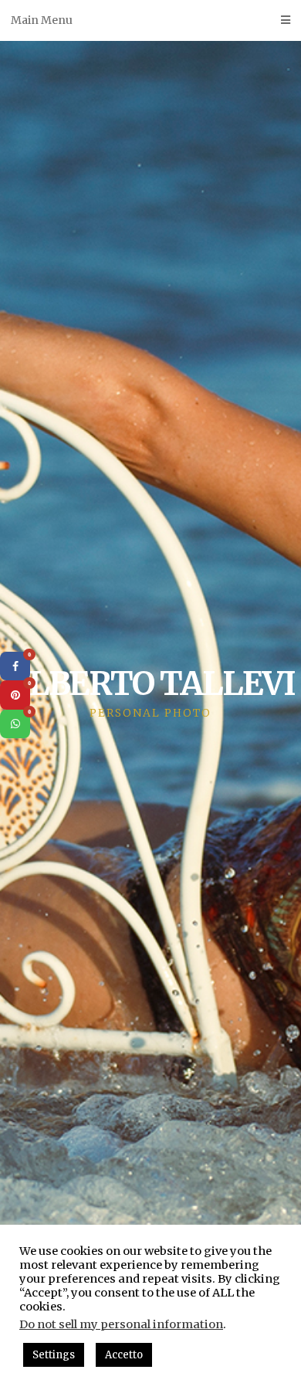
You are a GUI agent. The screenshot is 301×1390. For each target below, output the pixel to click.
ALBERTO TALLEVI (150, 683)
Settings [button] (53, 1354)
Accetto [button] (124, 1354)
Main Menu (42, 20)
